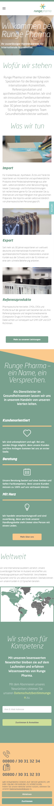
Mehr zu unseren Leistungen (27, 339)
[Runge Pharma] (42, 8)
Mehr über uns (27, 537)
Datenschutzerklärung (19, 789)
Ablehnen (27, 794)
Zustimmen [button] (27, 801)
